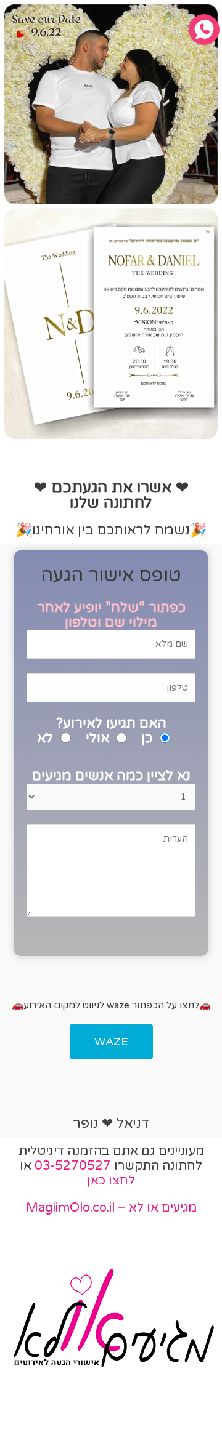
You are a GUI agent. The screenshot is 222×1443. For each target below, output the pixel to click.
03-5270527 (73, 1166)
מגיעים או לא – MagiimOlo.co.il (111, 1207)
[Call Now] (204, 29)
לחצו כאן (111, 1180)
